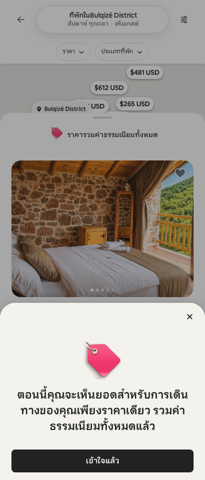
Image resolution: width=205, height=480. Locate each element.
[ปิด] (190, 316)
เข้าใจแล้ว (102, 461)
